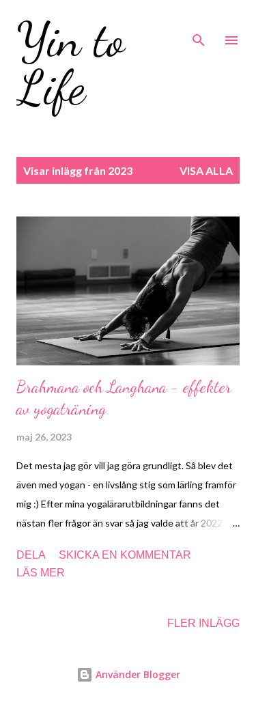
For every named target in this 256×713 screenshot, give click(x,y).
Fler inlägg (203, 623)
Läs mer (40, 572)
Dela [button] (31, 555)
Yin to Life (70, 64)
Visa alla (206, 170)
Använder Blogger (136, 674)
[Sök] (198, 24)
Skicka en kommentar (125, 555)
